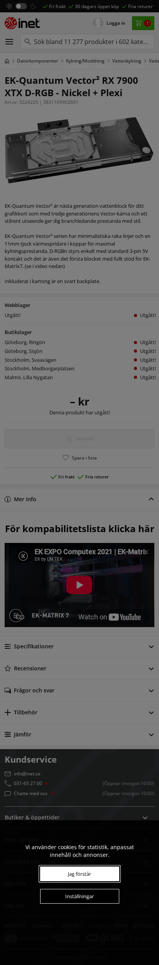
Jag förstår (79, 873)
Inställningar (79, 896)
